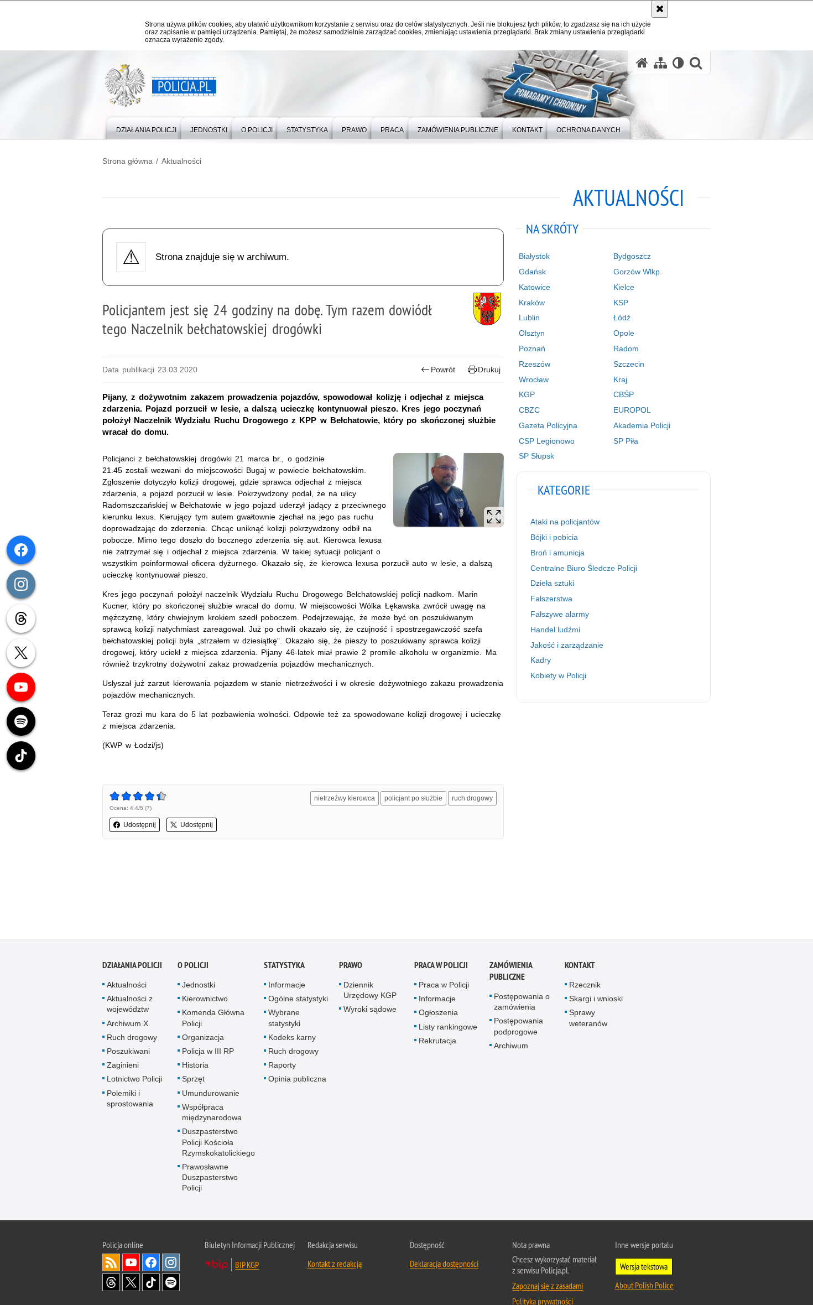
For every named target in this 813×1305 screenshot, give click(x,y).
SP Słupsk (536, 455)
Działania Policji (132, 965)
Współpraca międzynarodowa (212, 1112)
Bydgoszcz (632, 256)
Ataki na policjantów (565, 521)
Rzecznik (585, 985)
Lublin (529, 317)
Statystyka (284, 965)
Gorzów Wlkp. (637, 271)
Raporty (282, 1066)
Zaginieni (123, 1066)
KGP (527, 394)
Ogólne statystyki (298, 999)
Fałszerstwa (551, 598)
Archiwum (511, 1046)
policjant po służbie (413, 798)
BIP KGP (247, 1265)
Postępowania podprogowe (518, 1027)
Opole (623, 333)
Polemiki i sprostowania (130, 1099)
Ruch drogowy (132, 1037)
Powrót (443, 369)
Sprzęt (193, 1079)
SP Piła (625, 440)
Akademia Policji (641, 425)
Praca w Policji (441, 965)
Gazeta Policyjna (548, 425)
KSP (620, 302)
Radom (626, 348)
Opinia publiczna (297, 1079)
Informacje (286, 985)
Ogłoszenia (438, 1013)
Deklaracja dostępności (444, 1264)
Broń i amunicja (557, 552)
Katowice (534, 287)
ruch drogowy (472, 798)
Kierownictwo (205, 999)
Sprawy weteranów (588, 1018)
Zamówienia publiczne (510, 971)
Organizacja (203, 1037)
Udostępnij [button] (139, 825)
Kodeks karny (292, 1037)
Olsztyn (532, 333)
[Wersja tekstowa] (678, 63)
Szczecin (628, 364)
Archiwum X (127, 1024)
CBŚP (623, 394)
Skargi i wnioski (596, 999)
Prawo (350, 965)
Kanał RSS (111, 1263)
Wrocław (534, 379)
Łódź (621, 317)
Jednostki (198, 985)
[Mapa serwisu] (660, 63)
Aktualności (181, 161)
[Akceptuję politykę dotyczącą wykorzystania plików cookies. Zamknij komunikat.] (660, 9)
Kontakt (580, 965)
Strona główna (127, 161)
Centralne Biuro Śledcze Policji (583, 568)
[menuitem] (146, 127)
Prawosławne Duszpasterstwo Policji (210, 1178)
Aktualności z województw (130, 1005)
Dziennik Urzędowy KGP (370, 990)
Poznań (532, 348)
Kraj (620, 379)
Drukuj (489, 369)
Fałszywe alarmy (559, 614)
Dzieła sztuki (552, 583)
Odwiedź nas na (131, 1263)
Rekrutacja (437, 1041)
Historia (195, 1066)
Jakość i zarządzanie (566, 645)
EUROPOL (632, 409)
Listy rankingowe (448, 1027)
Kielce (623, 287)
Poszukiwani (128, 1051)
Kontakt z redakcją (335, 1264)
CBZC (529, 409)
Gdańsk (532, 271)
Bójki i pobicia (554, 537)
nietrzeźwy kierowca (344, 798)
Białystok (534, 256)
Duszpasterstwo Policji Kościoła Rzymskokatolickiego (218, 1143)
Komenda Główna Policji (213, 1018)
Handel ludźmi (555, 629)
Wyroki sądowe (370, 1010)
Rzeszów (534, 364)
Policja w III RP (208, 1051)
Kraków (532, 302)
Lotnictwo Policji (134, 1079)
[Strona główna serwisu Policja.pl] (642, 63)
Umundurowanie (210, 1093)
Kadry (540, 660)
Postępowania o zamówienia (522, 1002)
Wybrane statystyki (284, 1018)
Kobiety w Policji (558, 675)
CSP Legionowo (547, 440)
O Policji (193, 965)
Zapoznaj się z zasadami (547, 1286)
